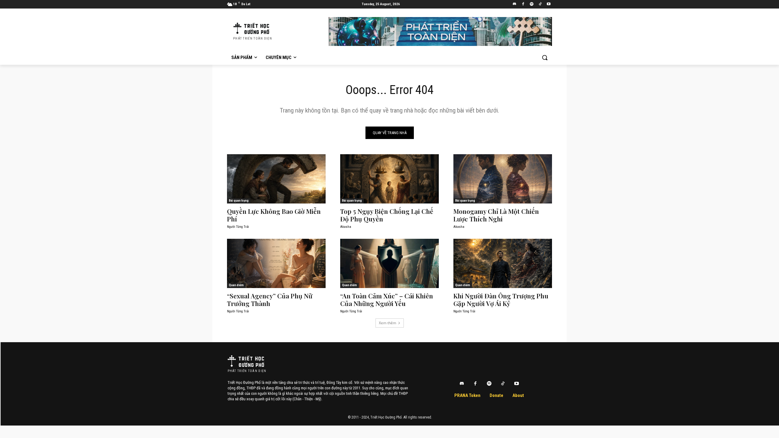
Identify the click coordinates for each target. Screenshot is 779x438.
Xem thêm (387, 322)
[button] (544, 57)
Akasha (345, 227)
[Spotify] (531, 4)
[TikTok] (539, 4)
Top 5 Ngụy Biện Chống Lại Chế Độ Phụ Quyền (386, 215)
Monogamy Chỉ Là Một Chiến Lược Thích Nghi (496, 215)
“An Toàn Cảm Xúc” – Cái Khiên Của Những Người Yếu (386, 299)
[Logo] (246, 361)
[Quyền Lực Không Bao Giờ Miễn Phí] (276, 178)
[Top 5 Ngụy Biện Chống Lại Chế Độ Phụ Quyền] (389, 178)
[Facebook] (523, 4)
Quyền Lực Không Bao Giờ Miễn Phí (274, 215)
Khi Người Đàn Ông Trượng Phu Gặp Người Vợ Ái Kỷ (500, 299)
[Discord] (514, 4)
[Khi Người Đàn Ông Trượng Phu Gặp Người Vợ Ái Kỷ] (502, 263)
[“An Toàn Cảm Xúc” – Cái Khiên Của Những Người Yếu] (389, 263)
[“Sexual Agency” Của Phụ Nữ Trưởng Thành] (276, 263)
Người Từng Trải (238, 227)
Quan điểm (236, 285)
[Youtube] (548, 4)
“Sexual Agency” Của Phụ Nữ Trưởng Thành (270, 299)
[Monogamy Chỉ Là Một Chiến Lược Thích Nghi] (502, 178)
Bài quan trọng (239, 200)
